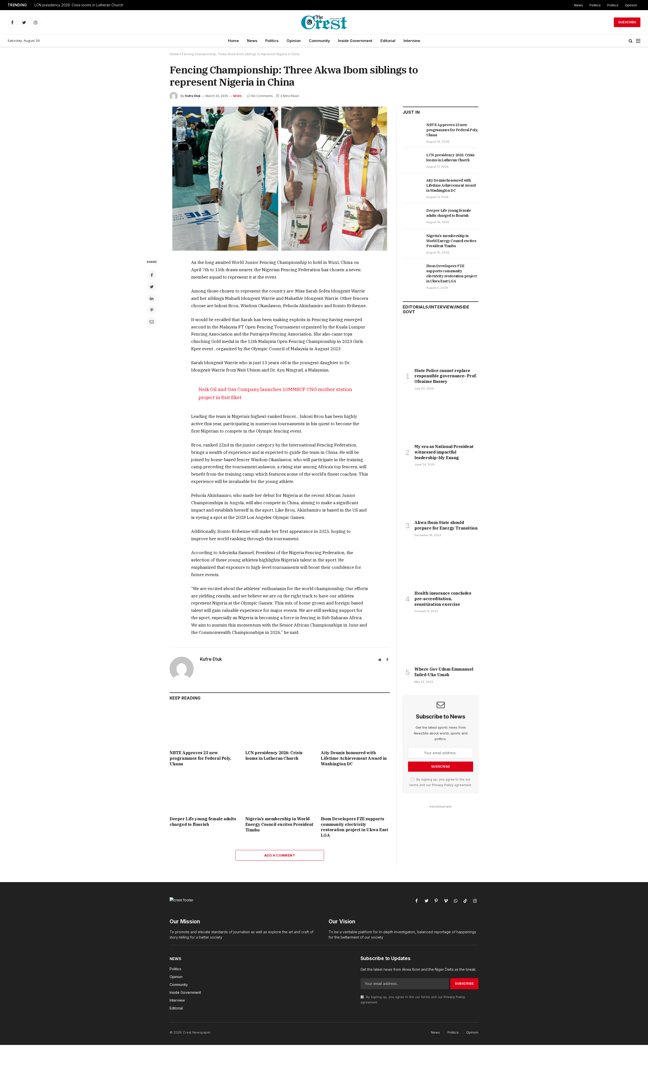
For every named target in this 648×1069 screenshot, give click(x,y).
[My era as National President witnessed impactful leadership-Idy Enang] (440, 418)
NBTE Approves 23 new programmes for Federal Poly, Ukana (200, 758)
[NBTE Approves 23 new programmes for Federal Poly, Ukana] (204, 726)
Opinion (631, 5)
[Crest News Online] (324, 22)
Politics (595, 5)
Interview (411, 40)
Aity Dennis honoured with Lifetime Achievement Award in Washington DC (354, 758)
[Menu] (638, 41)
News (578, 5)
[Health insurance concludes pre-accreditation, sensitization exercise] (440, 565)
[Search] (631, 41)
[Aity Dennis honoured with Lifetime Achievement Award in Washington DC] (355, 726)
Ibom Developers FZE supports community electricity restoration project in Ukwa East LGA (354, 827)
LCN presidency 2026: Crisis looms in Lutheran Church (78, 5)
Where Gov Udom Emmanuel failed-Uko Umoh (443, 672)
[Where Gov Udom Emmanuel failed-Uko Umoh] (440, 641)
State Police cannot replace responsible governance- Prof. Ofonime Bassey (445, 376)
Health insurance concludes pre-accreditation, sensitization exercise (442, 599)
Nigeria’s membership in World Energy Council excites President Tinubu (279, 824)
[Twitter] (151, 286)
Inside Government (355, 40)
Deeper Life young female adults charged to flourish (203, 821)
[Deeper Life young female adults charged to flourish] (204, 792)
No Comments (262, 96)
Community (319, 40)
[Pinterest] (151, 310)
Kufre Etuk (192, 96)
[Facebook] (151, 275)
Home (233, 40)
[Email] (151, 321)
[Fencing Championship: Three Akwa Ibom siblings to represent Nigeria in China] (280, 179)
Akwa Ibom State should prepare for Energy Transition (445, 525)
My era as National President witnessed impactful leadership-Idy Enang (444, 452)
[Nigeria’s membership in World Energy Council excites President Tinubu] (279, 792)
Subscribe (627, 22)
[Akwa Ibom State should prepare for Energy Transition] (440, 494)
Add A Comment (279, 855)
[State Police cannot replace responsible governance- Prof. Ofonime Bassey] (440, 342)
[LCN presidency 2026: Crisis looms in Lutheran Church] (279, 726)
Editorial (387, 40)
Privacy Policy (442, 785)
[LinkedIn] (151, 298)
